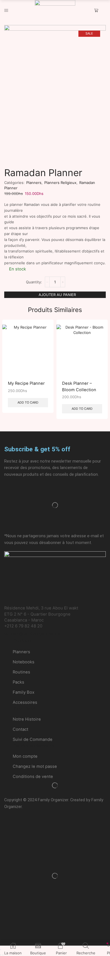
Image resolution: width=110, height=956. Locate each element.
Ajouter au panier (57, 294)
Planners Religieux (60, 182)
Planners (33, 182)
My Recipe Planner (26, 383)
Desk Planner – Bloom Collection (79, 386)
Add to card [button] (27, 402)
